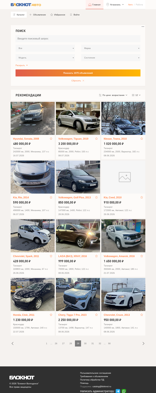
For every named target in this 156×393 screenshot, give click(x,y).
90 (109, 343)
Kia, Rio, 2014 (21, 197)
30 (85, 343)
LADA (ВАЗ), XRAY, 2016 (72, 256)
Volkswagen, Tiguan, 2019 (73, 138)
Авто (130, 4)
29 (78, 343)
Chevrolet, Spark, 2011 (26, 256)
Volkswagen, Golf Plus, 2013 (74, 197)
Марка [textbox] (87, 48)
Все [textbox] (20, 48)
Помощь (84, 383)
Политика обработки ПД (92, 379)
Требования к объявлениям (94, 376)
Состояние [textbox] (89, 57)
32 (100, 343)
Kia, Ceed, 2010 (113, 197)
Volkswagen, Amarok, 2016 (119, 256)
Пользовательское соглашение (95, 373)
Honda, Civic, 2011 (23, 315)
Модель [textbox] (22, 57)
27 (63, 343)
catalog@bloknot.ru (101, 386)
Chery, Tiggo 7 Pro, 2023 (72, 315)
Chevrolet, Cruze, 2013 (117, 315)
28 (70, 343)
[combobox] (45, 48)
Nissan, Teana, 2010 (115, 138)
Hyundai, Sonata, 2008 (26, 138)
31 (92, 343)
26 (56, 343)
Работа (139, 4)
